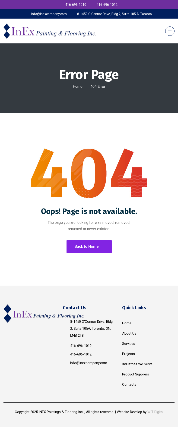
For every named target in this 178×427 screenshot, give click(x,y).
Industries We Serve (137, 364)
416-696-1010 (81, 346)
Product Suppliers (135, 374)
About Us (129, 333)
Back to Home (87, 246)
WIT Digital (155, 412)
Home (78, 86)
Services (128, 344)
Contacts (129, 384)
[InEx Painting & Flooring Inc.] (49, 31)
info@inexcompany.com (88, 363)
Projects (128, 354)
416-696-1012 (81, 354)
